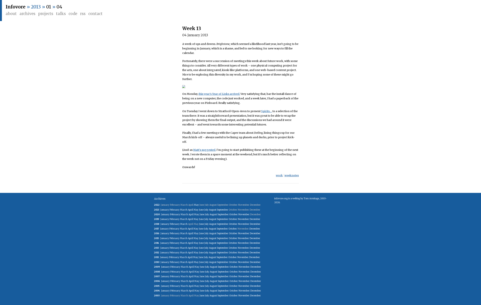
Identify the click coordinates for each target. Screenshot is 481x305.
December (255, 219)
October (233, 214)
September (222, 209)
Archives (27, 13)
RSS (82, 13)
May (196, 204)
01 (48, 7)
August (212, 209)
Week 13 (191, 28)
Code (73, 13)
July (206, 209)
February (174, 209)
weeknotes (291, 175)
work (279, 175)
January (164, 209)
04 (59, 7)
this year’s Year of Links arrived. (219, 94)
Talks (61, 13)
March (183, 209)
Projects (45, 13)
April (190, 209)
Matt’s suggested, (204, 150)
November (244, 214)
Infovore (16, 7)
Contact (95, 13)
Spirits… (266, 111)
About (11, 13)
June (201, 209)
